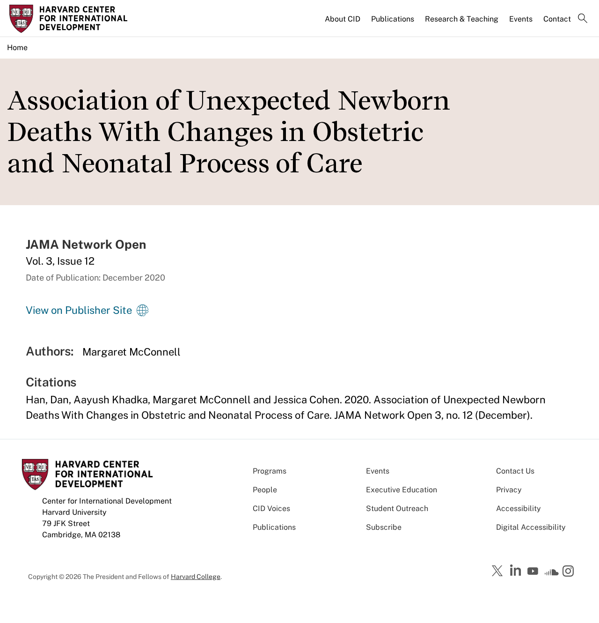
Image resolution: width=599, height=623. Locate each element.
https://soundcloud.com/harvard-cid (552, 574)
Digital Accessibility (531, 527)
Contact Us (515, 471)
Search (583, 19)
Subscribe (384, 527)
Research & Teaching (461, 19)
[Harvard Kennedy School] (76, 19)
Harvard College (195, 576)
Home (17, 47)
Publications (392, 19)
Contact (557, 19)
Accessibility (518, 508)
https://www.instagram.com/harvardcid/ (569, 571)
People (265, 489)
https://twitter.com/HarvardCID (499, 571)
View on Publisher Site (79, 310)
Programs (269, 471)
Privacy (509, 489)
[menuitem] (343, 23)
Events (521, 19)
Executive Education (401, 489)
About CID (342, 19)
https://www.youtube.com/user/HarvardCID (534, 571)
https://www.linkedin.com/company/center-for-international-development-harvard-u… (517, 570)
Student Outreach (397, 508)
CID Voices (271, 508)
